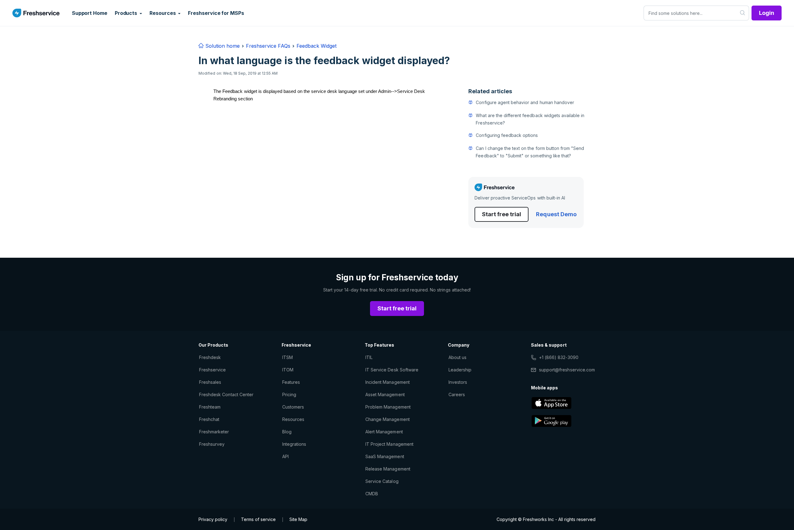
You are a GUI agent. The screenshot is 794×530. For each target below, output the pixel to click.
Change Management (387, 419)
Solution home (222, 46)
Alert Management (384, 431)
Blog (287, 431)
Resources (293, 419)
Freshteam (210, 407)
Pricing (289, 394)
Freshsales (210, 382)
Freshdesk (210, 357)
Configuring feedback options (507, 135)
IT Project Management (389, 444)
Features (291, 382)
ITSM (287, 357)
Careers (456, 394)
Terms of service (258, 519)
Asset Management (385, 394)
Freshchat (209, 419)
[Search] (742, 13)
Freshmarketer (214, 431)
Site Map (298, 519)
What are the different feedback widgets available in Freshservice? (530, 119)
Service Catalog (382, 481)
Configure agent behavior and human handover (525, 102)
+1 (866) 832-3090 (558, 357)
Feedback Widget (317, 46)
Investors (457, 382)
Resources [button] (163, 13)
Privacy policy (212, 519)
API (285, 456)
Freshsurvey (212, 444)
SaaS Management (384, 456)
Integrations (294, 444)
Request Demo (556, 214)
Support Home (89, 13)
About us (457, 357)
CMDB (371, 493)
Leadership (459, 369)
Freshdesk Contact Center (226, 394)
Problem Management (388, 407)
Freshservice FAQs (268, 46)
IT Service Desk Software (391, 369)
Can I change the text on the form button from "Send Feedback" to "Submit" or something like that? (530, 152)
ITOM (287, 369)
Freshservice (212, 369)
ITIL (368, 357)
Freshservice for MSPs (216, 13)
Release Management (387, 468)
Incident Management (387, 382)
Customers (293, 407)
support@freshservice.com (567, 369)
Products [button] (126, 13)
